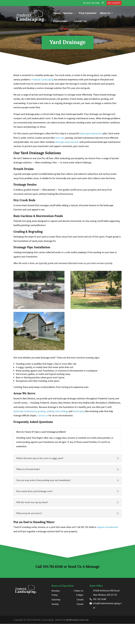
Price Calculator (88, 13)
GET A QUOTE (114, 3)
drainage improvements (67, 141)
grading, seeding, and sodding (53, 411)
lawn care (59, 137)
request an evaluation (107, 527)
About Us (105, 13)
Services (68, 13)
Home (56, 13)
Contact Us (80, 21)
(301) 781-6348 (92, 3)
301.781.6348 (53, 566)
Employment (60, 21)
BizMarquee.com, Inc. (77, 619)
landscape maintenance (91, 133)
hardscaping (79, 411)
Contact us (42, 415)
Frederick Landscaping (42, 79)
